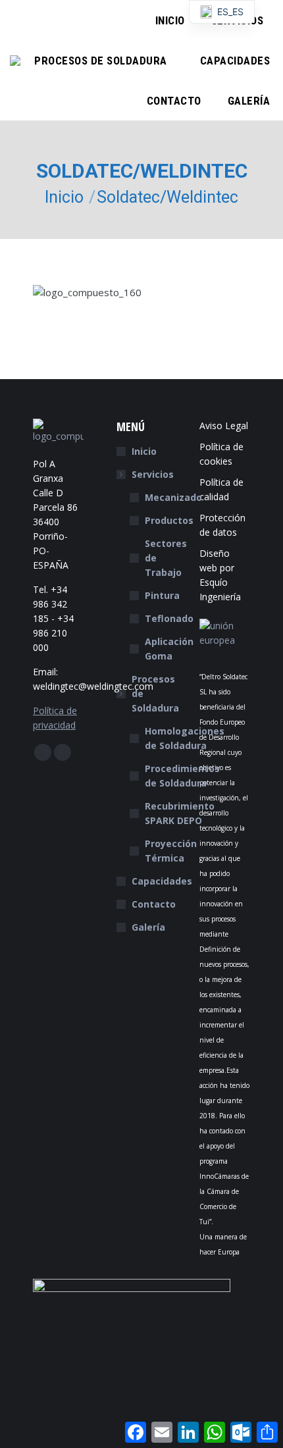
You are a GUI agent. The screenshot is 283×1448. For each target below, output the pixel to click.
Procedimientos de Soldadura (182, 775)
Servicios (153, 474)
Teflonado (169, 618)
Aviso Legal (223, 425)
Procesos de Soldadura (155, 693)
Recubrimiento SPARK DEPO (180, 813)
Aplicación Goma (169, 648)
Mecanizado (173, 497)
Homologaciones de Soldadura (184, 738)
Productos (169, 520)
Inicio (144, 451)
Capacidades (162, 881)
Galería (148, 927)
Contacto (154, 904)
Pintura (162, 595)
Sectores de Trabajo (166, 558)
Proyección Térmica (171, 850)
